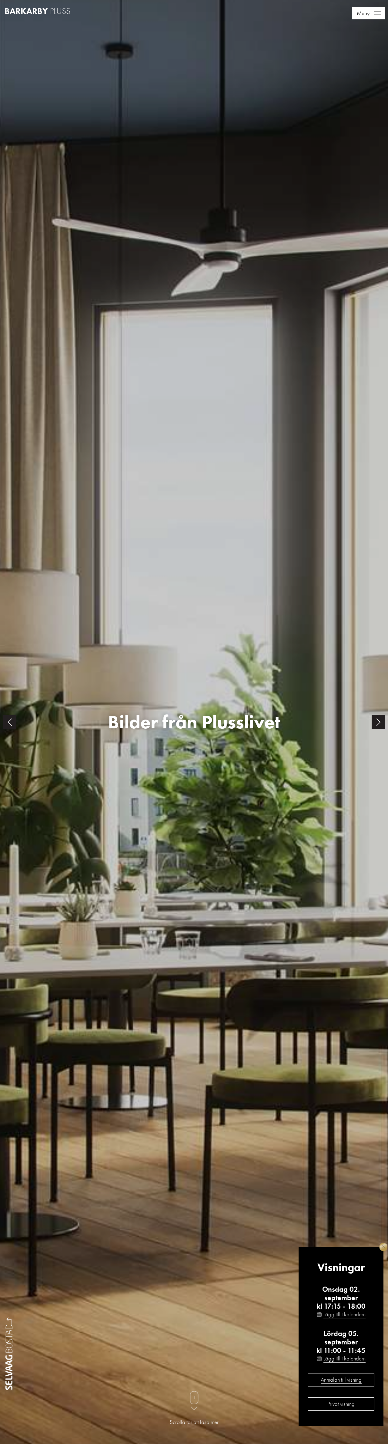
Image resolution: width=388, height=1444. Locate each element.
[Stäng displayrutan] (384, 1247)
